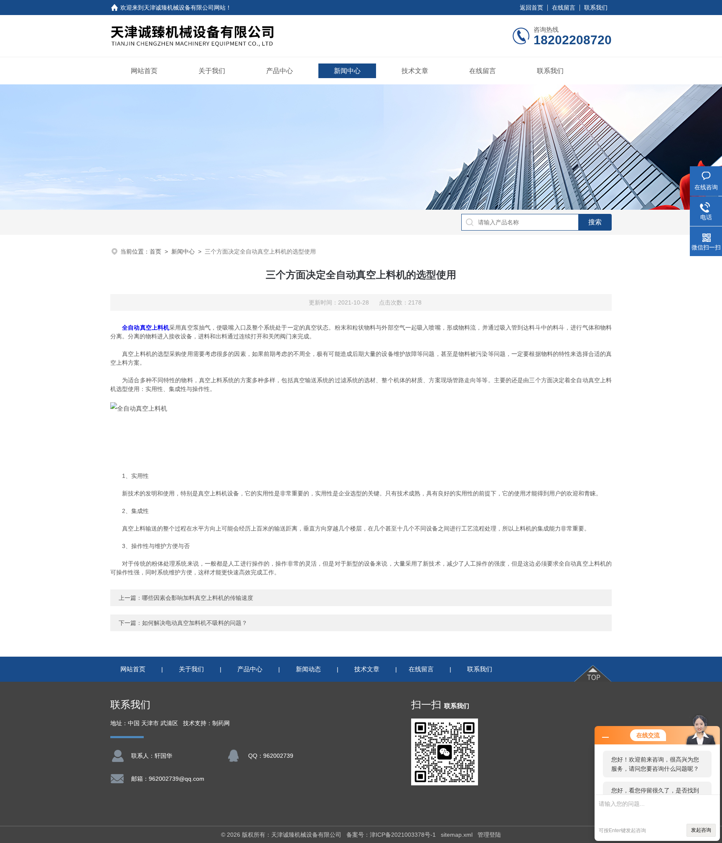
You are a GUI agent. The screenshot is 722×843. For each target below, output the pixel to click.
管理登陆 (489, 834)
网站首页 (144, 70)
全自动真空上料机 (145, 327)
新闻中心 (347, 70)
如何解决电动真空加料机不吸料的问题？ (194, 623)
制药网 (221, 723)
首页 (155, 251)
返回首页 (531, 7)
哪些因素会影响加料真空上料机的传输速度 (197, 597)
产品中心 (279, 70)
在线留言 (563, 7)
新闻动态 (308, 669)
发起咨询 (701, 830)
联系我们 (596, 7)
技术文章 (415, 70)
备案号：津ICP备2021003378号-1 (391, 834)
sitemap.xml (457, 834)
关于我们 (211, 70)
